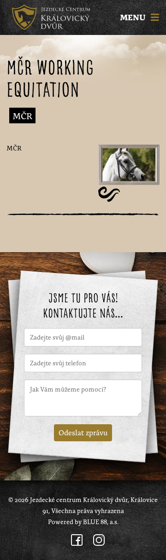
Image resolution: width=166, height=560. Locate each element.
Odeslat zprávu (83, 432)
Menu (134, 18)
